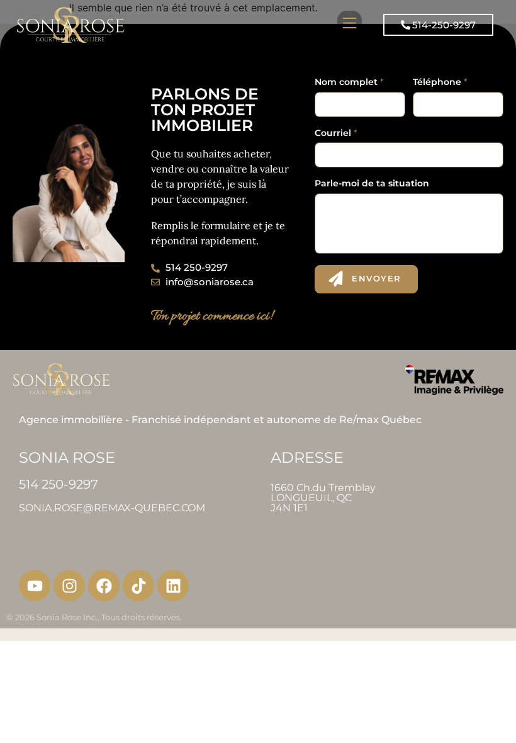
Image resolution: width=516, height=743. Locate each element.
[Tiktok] (138, 585)
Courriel (336, 133)
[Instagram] (69, 585)
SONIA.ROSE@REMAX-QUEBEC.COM (112, 508)
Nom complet (349, 82)
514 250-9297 (58, 484)
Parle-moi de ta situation (372, 183)
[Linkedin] (173, 585)
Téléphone (440, 82)
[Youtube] (34, 585)
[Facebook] (104, 585)
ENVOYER (376, 278)
